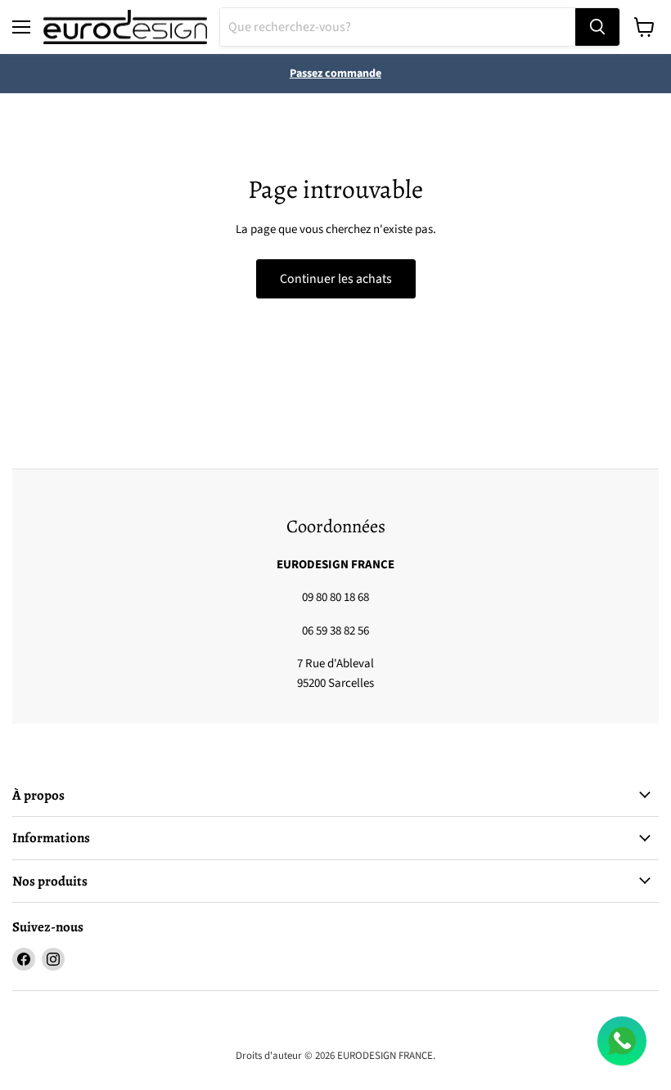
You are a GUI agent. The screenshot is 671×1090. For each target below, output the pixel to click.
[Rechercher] (597, 27)
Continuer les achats (336, 279)
